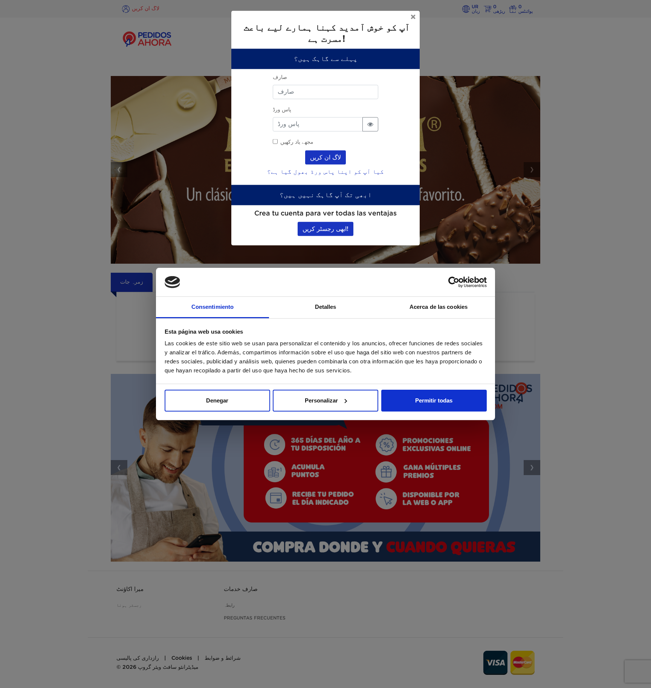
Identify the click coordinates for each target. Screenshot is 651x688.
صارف (280, 77)
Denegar (217, 400)
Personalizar (321, 400)
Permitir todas (433, 400)
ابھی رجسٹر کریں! (325, 229)
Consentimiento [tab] (212, 307)
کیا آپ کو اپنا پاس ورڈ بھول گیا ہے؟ (325, 172)
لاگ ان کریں (325, 157)
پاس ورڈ (282, 109)
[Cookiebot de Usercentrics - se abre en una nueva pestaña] (454, 282)
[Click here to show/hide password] (370, 124)
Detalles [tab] (325, 307)
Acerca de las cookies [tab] (439, 307)
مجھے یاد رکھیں (296, 141)
